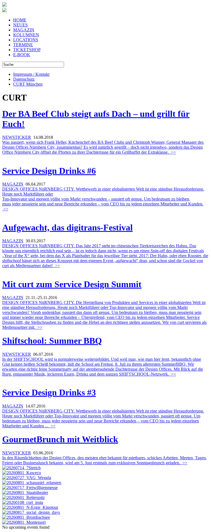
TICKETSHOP (27, 49)
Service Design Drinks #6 (49, 171)
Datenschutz (24, 79)
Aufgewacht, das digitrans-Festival (67, 227)
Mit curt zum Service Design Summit (71, 284)
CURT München (28, 84)
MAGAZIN (23, 30)
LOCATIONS (25, 39)
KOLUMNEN (26, 34)
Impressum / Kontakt (31, 74)
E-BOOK (21, 54)
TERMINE (23, 44)
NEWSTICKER (16, 137)
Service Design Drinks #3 (49, 392)
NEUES (20, 25)
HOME (19, 20)
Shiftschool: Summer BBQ (52, 341)
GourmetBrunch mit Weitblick (60, 439)
